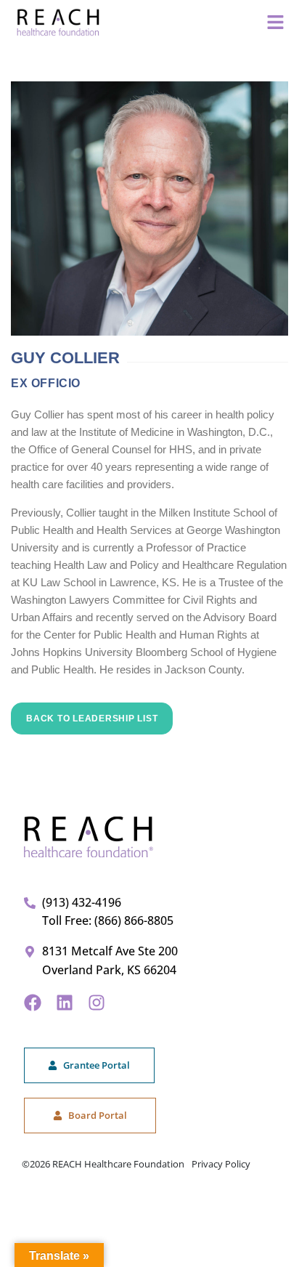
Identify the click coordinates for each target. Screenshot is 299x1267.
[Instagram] (96, 1002)
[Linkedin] (64, 1002)
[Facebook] (32, 1002)
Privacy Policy (221, 1163)
